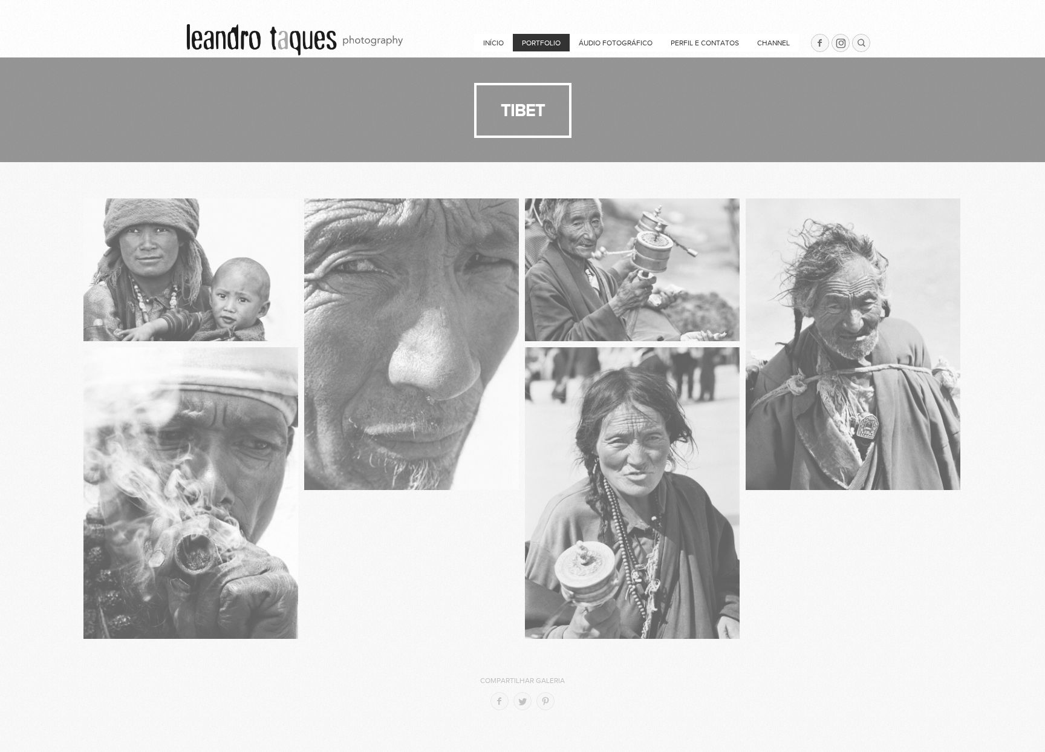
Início (493, 43)
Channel (773, 43)
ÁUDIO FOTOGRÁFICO (616, 43)
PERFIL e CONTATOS (705, 43)
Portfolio (541, 43)
